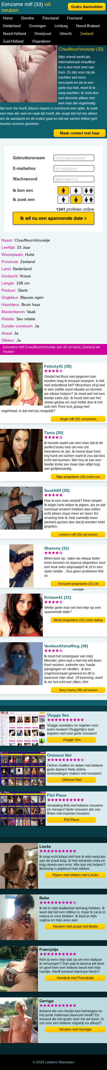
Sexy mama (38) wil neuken (78, 690)
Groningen (37, 26)
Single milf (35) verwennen (78, 419)
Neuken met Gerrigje (75, 1029)
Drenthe (27, 18)
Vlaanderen (41, 41)
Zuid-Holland (13, 41)
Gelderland (12, 26)
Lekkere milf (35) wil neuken (78, 534)
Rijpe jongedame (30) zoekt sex (78, 476)
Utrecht (66, 33)
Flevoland (50, 18)
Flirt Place (71, 820)
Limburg (61, 26)
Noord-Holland (14, 33)
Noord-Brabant (88, 26)
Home (8, 18)
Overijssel (43, 33)
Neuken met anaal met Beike (75, 926)
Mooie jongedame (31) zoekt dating (78, 620)
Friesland (74, 18)
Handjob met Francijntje (75, 978)
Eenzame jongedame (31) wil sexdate (78, 584)
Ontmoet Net (71, 780)
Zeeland (86, 33)
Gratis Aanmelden (87, 7)
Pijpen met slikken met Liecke (75, 875)
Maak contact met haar (80, 133)
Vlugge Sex (72, 740)
